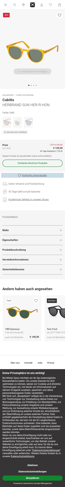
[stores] (23, 5)
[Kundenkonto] (42, 5)
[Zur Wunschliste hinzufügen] (60, 15)
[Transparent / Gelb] (17, 122)
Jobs (39, 363)
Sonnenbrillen (8, 95)
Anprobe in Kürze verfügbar (34, 71)
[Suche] (14, 4)
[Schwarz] (28, 122)
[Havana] (6, 122)
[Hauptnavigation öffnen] (5, 4)
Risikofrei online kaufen (34, 175)
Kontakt (28, 363)
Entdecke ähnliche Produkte (32, 163)
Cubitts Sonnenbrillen (25, 95)
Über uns (15, 363)
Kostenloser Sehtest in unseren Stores (28, 199)
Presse (50, 363)
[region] (32, 319)
